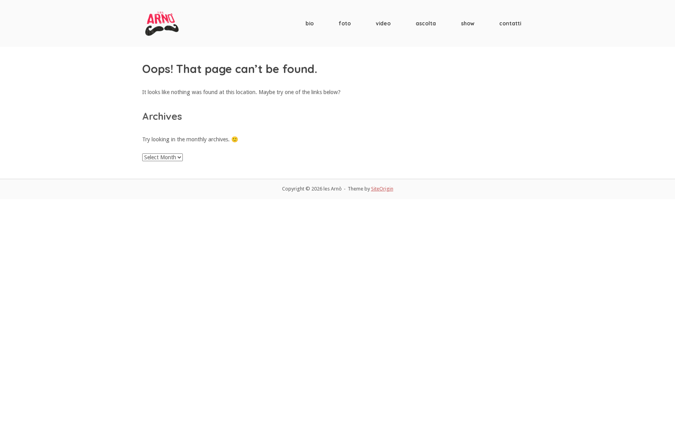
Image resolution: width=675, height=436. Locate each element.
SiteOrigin (382, 189)
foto (345, 23)
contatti (510, 23)
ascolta (426, 23)
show (467, 23)
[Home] (161, 23)
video (383, 23)
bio (309, 23)
